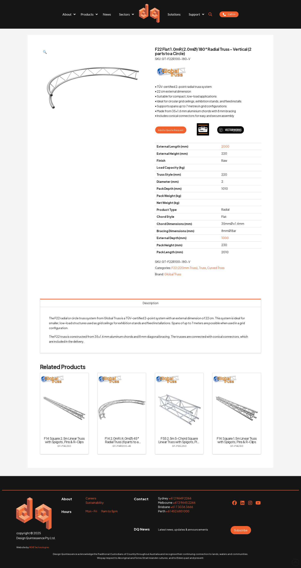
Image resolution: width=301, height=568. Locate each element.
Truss (202, 268)
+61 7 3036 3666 (181, 507)
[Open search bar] (210, 14)
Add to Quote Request (170, 130)
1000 (225, 238)
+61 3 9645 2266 (184, 502)
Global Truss (172, 274)
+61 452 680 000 (177, 511)
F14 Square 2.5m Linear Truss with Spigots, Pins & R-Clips (64, 440)
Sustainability (95, 502)
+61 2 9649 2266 (180, 498)
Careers (91, 498)
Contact (141, 499)
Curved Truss (216, 268)
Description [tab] (150, 303)
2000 (225, 146)
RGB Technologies (39, 547)
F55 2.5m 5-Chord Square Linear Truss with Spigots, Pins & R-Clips (179, 441)
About (66, 499)
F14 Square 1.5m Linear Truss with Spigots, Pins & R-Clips (237, 440)
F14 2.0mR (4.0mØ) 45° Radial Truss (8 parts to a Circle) (122, 441)
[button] (45, 52)
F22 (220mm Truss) (185, 268)
